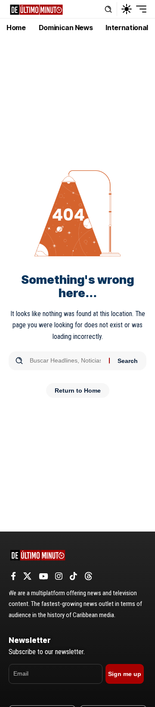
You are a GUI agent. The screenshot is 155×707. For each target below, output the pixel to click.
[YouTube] (43, 576)
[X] (27, 576)
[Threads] (88, 576)
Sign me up (124, 673)
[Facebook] (13, 576)
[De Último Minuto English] (36, 9)
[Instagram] (59, 576)
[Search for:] (66, 360)
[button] (108, 9)
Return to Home (78, 390)
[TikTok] (73, 576)
